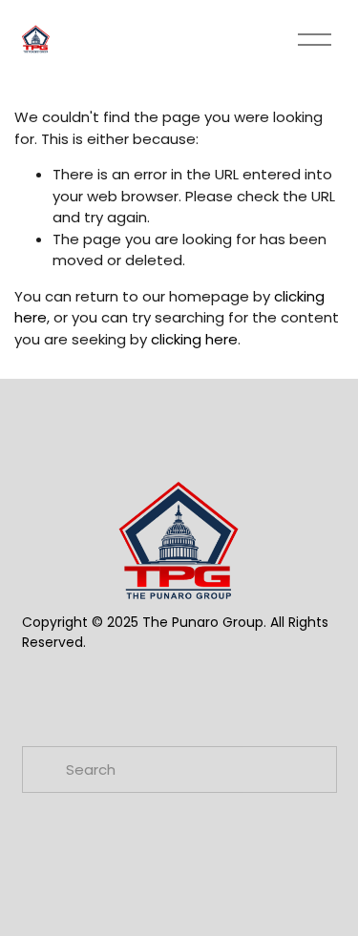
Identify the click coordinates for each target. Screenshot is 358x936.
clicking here (194, 339)
